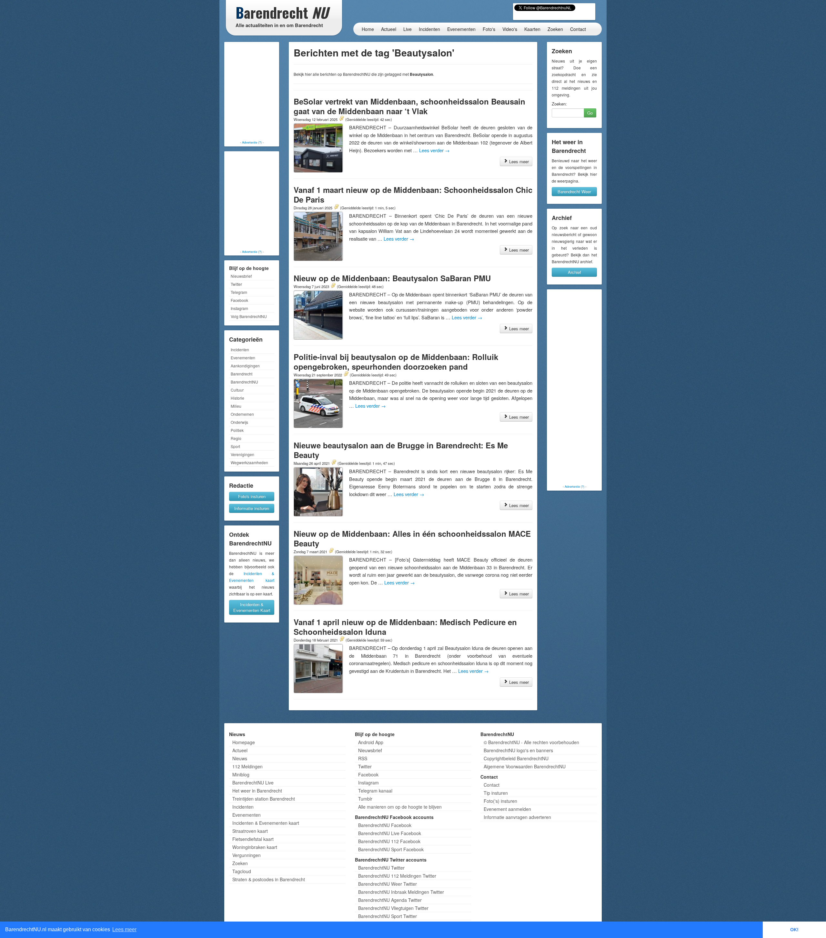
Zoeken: (559, 104)
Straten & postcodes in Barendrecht (268, 879)
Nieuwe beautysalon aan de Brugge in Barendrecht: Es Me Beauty (401, 450)
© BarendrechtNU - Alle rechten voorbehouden (531, 742)
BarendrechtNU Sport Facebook (391, 849)
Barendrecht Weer (574, 191)
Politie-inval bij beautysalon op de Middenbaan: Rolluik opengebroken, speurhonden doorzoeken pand (396, 361)
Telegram (239, 292)
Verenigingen (242, 454)
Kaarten (532, 29)
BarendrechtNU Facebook (384, 825)
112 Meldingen (247, 766)
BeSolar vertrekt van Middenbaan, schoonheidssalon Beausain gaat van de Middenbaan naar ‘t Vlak (409, 106)
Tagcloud (241, 871)
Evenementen (461, 29)
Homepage (243, 742)
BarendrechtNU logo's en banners (518, 750)
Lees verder (434, 150)
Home (368, 29)
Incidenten (429, 29)
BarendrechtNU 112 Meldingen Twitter (397, 876)
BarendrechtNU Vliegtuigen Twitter (393, 908)
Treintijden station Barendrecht (263, 798)
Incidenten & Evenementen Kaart (251, 607)
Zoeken (555, 29)
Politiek (237, 430)
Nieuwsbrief (241, 276)
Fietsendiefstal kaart (253, 839)
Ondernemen (242, 414)
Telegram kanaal (375, 790)
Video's (509, 29)
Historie (237, 398)
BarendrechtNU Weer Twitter (387, 884)
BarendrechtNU (244, 381)
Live (407, 29)
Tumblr (365, 798)
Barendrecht (241, 373)
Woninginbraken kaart (254, 847)
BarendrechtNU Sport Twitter (387, 916)
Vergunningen (246, 855)
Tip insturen (496, 793)
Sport (235, 446)
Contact (578, 29)
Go (590, 113)
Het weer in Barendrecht (257, 790)
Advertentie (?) (252, 142)
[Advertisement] (251, 92)
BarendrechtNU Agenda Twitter (390, 900)
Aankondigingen (245, 365)
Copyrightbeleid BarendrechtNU (516, 758)
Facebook (239, 300)
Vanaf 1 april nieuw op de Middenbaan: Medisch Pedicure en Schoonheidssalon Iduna (405, 626)
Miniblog (240, 774)
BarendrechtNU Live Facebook (389, 833)
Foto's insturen (252, 496)
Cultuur (237, 390)
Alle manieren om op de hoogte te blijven (400, 806)
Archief (574, 272)
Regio (236, 438)
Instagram (239, 308)
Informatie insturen (251, 508)
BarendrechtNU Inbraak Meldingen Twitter (401, 892)
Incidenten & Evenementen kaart (265, 823)
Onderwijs (239, 422)
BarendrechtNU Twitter (381, 867)
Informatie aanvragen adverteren (517, 817)
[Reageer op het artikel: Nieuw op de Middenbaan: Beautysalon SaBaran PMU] (333, 286)
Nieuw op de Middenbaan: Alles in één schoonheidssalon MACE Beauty (412, 538)
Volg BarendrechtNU (249, 316)
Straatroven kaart (250, 831)
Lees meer (518, 161)
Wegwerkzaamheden (249, 462)
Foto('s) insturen (500, 801)
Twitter (236, 284)
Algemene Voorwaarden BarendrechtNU (525, 766)
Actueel (388, 29)
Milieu (236, 406)
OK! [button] (794, 929)
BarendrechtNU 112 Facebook (389, 841)
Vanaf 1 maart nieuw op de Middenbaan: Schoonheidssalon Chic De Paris (413, 194)
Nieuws (239, 758)
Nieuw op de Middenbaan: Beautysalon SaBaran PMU (392, 278)
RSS (362, 758)
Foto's (489, 29)
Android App (370, 742)
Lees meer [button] (124, 929)
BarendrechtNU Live (253, 782)
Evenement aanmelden (507, 809)
